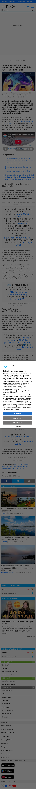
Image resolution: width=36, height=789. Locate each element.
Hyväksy (17, 413)
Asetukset (17, 418)
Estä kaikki (17, 422)
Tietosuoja (18, 426)
